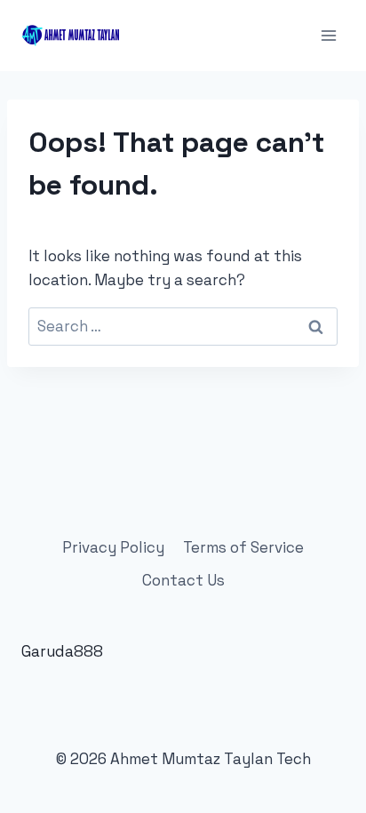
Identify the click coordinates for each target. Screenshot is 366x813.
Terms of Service (243, 547)
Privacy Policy (113, 547)
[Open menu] (328, 35)
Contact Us (183, 580)
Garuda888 (62, 651)
